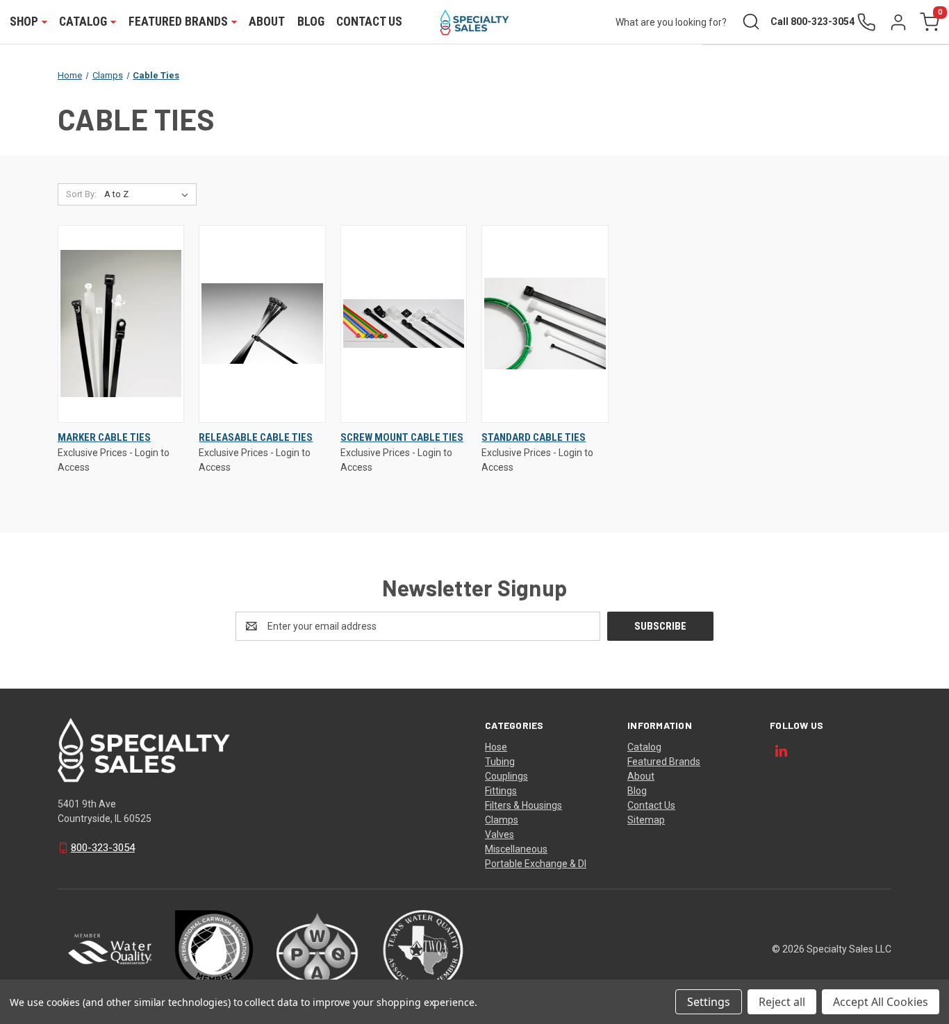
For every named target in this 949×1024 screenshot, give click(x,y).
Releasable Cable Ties (256, 437)
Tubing (500, 761)
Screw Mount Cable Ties (401, 437)
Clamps (501, 819)
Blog (310, 21)
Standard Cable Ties (533, 437)
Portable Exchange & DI (535, 863)
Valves (499, 834)
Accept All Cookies (880, 1001)
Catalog (644, 747)
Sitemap (646, 819)
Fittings (501, 790)
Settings (708, 1001)
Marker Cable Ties (104, 437)
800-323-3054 (103, 847)
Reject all (782, 1001)
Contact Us (369, 21)
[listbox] (149, 194)
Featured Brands (663, 761)
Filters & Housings (523, 805)
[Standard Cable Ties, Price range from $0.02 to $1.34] (544, 324)
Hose (496, 747)
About (267, 21)
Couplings (506, 776)
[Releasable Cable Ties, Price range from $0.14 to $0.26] (261, 324)
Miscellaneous (516, 849)
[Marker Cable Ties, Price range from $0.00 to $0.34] (120, 324)
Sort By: (81, 194)
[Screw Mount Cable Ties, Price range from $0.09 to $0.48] (403, 324)
